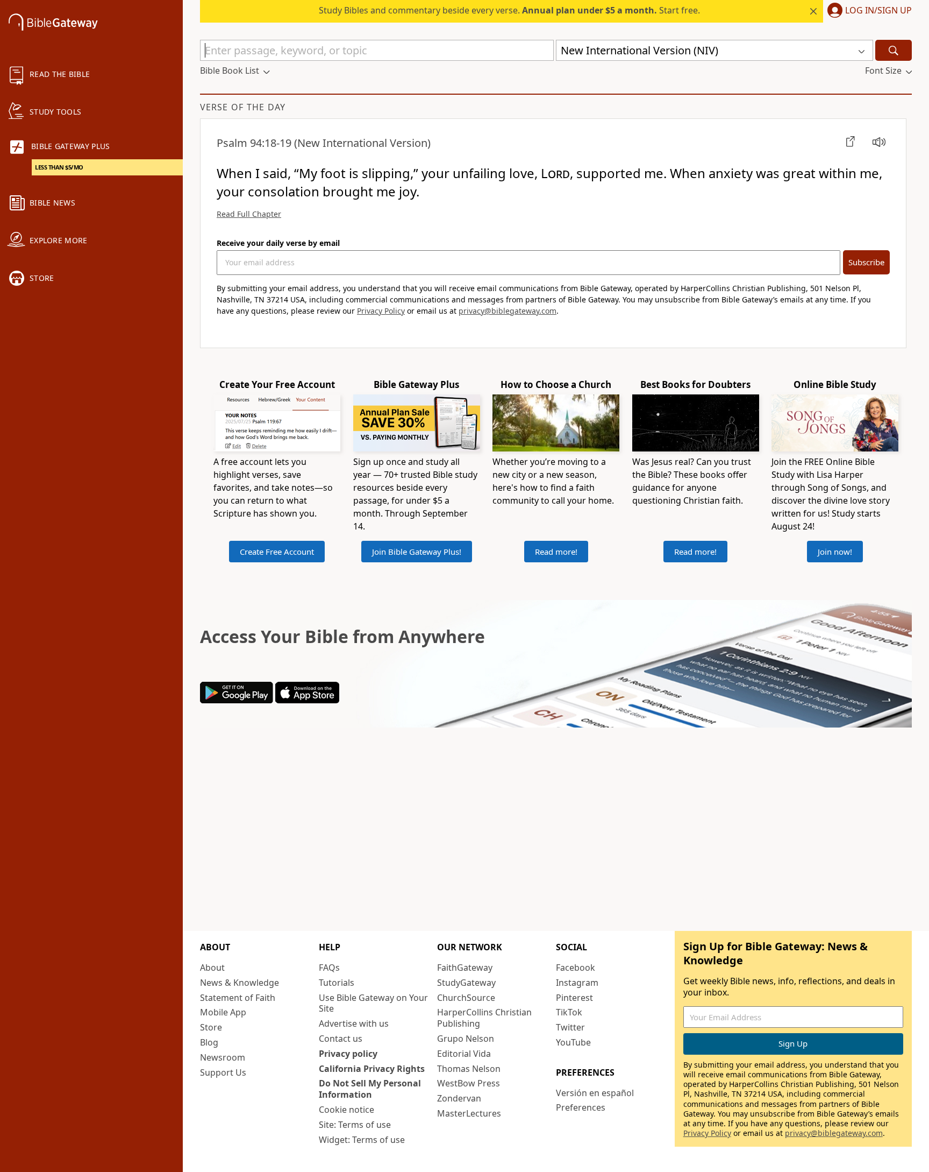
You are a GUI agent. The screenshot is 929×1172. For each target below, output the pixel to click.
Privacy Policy (381, 311)
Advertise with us (354, 1023)
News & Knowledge (239, 983)
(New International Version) (324, 143)
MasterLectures (469, 1113)
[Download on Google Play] (236, 700)
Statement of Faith (237, 998)
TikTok (569, 1012)
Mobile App (223, 1012)
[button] (867, 11)
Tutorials (336, 983)
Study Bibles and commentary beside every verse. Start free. (509, 10)
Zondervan (459, 1098)
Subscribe (866, 262)
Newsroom (222, 1057)
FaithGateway (464, 967)
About (212, 967)
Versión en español (595, 1093)
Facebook (575, 967)
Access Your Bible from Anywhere (342, 636)
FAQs (329, 967)
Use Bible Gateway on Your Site (373, 1003)
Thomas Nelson (469, 1069)
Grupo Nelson (465, 1038)
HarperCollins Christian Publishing (484, 1017)
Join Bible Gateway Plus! (416, 551)
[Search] (893, 50)
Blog (209, 1042)
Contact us (340, 1038)
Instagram (577, 983)
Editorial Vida (464, 1054)
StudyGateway (466, 983)
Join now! (835, 551)
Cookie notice (346, 1109)
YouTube (573, 1042)
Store (211, 1027)
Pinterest (574, 998)
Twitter (570, 1027)
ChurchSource (466, 998)
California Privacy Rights (372, 1069)
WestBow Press (468, 1083)
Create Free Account (277, 551)
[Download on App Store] (307, 700)
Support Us (223, 1072)
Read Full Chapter (249, 214)
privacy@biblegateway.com (507, 311)
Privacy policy (348, 1054)
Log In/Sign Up (878, 10)
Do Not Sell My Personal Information (370, 1088)
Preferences (580, 1107)
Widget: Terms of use (362, 1140)
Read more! (556, 551)
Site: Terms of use (355, 1125)
